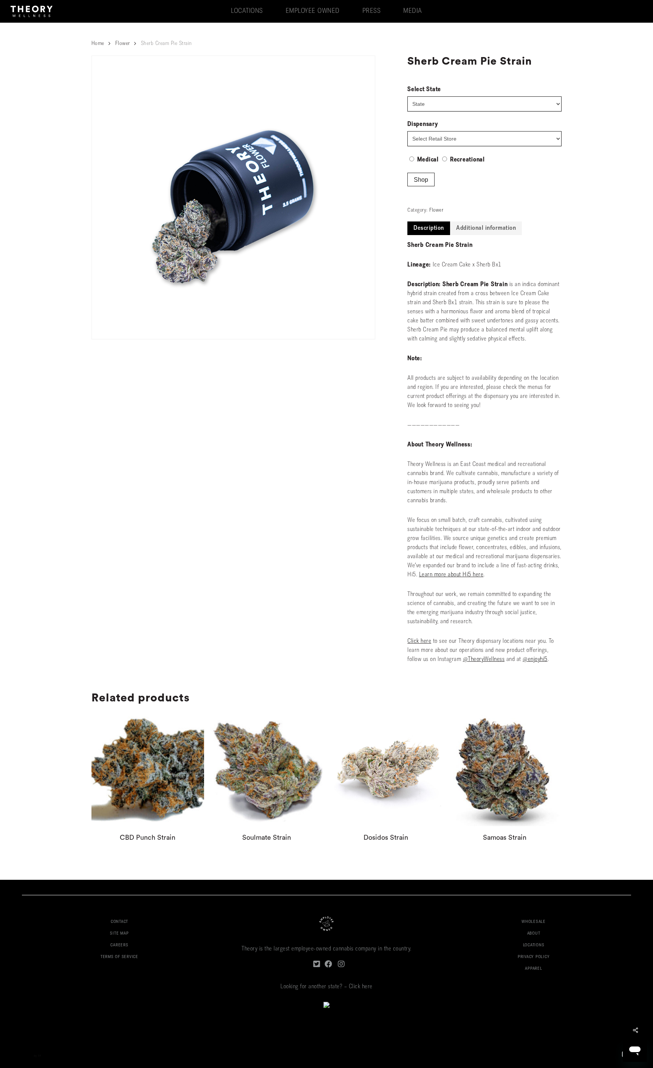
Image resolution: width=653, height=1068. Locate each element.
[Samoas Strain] (504, 769)
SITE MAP (119, 934)
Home (97, 43)
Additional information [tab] (486, 228)
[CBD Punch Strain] (147, 769)
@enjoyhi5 (535, 659)
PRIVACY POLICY (534, 957)
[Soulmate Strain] (266, 769)
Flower (122, 43)
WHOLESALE (533, 922)
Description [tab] (428, 228)
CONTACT (119, 922)
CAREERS (119, 945)
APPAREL (533, 969)
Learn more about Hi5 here (451, 575)
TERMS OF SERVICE (119, 957)
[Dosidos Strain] (385, 769)
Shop (421, 179)
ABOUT (533, 934)
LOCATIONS (534, 945)
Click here (419, 641)
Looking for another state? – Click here (326, 987)
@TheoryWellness (484, 659)
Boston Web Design (22, 1056)
